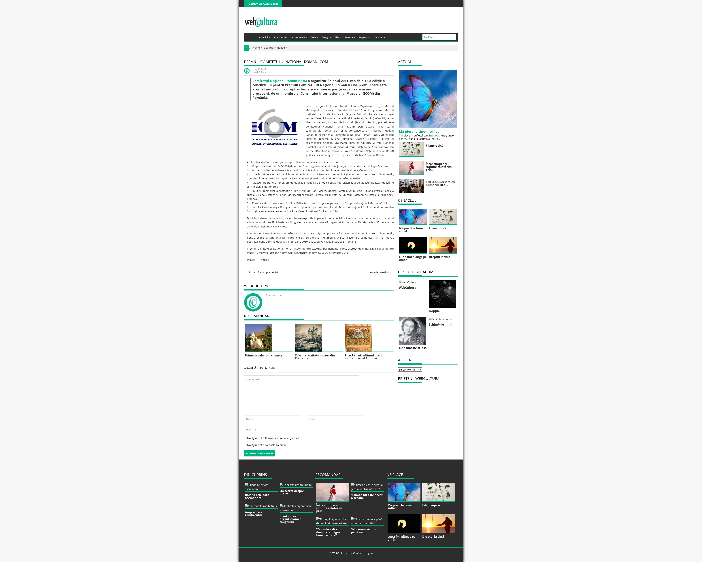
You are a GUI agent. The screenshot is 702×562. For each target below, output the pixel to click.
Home (256, 47)
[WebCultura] (251, 35)
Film (337, 37)
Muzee (281, 47)
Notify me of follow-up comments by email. (273, 438)
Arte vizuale (298, 37)
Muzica (349, 37)
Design (325, 37)
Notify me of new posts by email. (267, 445)
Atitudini (263, 37)
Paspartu (363, 37)
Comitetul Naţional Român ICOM (279, 81)
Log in (369, 553)
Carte (313, 37)
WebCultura (260, 72)
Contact (358, 553)
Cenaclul (378, 37)
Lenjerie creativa (378, 272)
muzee (265, 259)
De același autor (274, 295)
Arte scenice (279, 37)
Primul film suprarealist (263, 272)
